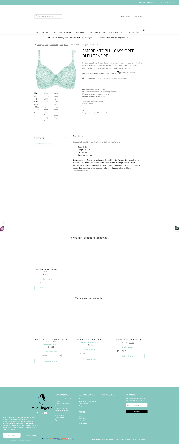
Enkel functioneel (30, 435)
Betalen (57, 401)
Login (80, 416)
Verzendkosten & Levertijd (63, 399)
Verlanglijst (126, 16)
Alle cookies (12, 435)
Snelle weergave (46, 279)
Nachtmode (57, 33)
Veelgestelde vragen (166, 3)
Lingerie (45, 33)
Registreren (82, 418)
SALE (104, 33)
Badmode (68, 33)
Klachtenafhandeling (61, 413)
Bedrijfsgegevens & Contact (88, 401)
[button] (74, 51)
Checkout (82, 420)
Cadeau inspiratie (115, 33)
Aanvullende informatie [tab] (43, 144)
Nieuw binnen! (95, 33)
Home (38, 33)
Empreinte (104, 113)
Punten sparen (60, 406)
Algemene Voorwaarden (63, 420)
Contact (152, 3)
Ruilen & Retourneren (62, 408)
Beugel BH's (64, 45)
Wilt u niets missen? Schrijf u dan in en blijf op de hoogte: (135, 399)
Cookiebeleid (15, 440)
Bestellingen (83, 423)
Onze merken (83, 403)
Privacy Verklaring (25, 440)
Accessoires (80, 33)
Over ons (82, 399)
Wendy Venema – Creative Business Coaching (135, 439)
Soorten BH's (54, 45)
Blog (143, 3)
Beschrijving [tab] (39, 138)
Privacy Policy (59, 417)
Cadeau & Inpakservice (62, 403)
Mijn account (139, 16)
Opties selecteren (46, 288)
